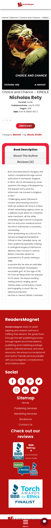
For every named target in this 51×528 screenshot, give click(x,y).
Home (5, 17)
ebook (30, 134)
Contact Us (25, 424)
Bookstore (25, 419)
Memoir (14, 17)
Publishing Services (25, 408)
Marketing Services (25, 413)
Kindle (38, 134)
